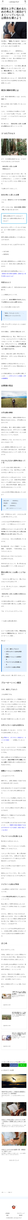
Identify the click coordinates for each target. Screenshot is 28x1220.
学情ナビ (6, 737)
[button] (25, 595)
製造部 (20, 1215)
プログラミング (20, 1213)
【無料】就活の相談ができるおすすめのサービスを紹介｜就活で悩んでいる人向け (13, 827)
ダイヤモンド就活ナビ (16, 737)
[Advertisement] (14, 1175)
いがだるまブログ (14, 2)
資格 (7, 1215)
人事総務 (7, 1213)
